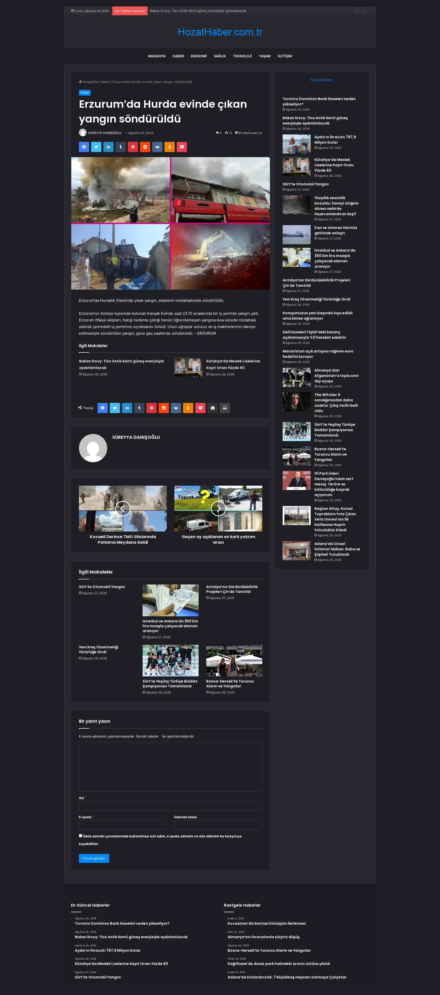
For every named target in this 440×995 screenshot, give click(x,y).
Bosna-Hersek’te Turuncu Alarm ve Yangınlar (230, 684)
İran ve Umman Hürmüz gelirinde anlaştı (335, 230)
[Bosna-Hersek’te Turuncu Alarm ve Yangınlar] (234, 660)
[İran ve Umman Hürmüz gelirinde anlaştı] (297, 234)
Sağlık (220, 56)
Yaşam (265, 56)
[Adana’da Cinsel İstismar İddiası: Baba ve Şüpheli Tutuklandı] (297, 550)
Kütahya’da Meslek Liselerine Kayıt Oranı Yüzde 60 (334, 165)
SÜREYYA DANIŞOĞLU (104, 133)
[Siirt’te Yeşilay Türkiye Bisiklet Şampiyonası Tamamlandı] (171, 660)
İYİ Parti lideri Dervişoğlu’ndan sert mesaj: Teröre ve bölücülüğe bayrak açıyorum (333, 484)
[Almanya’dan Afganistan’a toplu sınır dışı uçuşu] (297, 377)
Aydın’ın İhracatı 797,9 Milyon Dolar (177, 11)
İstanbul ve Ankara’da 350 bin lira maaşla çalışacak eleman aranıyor (170, 626)
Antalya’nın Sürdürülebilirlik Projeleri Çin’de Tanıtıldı (232, 589)
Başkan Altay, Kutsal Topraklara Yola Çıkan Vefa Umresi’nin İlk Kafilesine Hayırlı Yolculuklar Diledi (335, 519)
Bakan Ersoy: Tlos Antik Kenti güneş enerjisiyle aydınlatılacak (315, 120)
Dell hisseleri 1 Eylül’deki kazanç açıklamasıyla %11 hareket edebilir (314, 335)
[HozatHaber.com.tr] (220, 32)
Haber (178, 56)
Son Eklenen (322, 79)
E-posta (86, 817)
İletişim (285, 56)
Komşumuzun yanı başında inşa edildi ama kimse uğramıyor (318, 315)
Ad (82, 798)
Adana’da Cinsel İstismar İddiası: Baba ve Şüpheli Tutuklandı (337, 549)
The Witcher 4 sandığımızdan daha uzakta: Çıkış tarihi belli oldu (336, 402)
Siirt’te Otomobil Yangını (102, 586)
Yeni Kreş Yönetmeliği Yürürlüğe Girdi (98, 650)
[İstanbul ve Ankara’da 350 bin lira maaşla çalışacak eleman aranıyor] (171, 600)
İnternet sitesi (185, 817)
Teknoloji (242, 56)
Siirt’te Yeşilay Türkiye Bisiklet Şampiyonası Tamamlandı (170, 684)
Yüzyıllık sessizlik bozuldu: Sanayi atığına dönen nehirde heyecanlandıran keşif (336, 205)
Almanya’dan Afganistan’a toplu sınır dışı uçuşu (336, 376)
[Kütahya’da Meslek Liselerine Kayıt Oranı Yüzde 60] (188, 367)
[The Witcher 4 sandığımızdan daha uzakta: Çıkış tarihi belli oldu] (297, 401)
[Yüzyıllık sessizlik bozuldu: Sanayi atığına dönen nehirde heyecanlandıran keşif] (297, 204)
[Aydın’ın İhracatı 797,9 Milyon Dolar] (297, 144)
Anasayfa (157, 56)
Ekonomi (199, 56)
